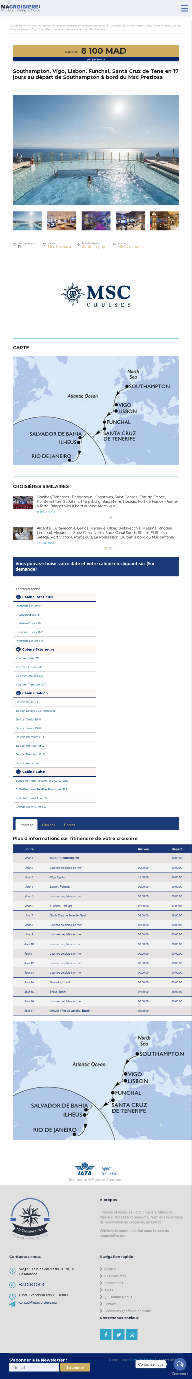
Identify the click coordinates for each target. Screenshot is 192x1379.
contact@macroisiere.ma (38, 1302)
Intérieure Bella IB (28, 614)
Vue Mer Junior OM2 (29, 667)
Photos (70, 824)
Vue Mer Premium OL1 (30, 684)
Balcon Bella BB (27, 702)
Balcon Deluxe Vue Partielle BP (37, 710)
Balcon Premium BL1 (30, 737)
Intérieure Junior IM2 (29, 632)
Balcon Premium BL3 (30, 754)
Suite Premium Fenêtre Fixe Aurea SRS (42, 780)
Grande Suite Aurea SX (31, 807)
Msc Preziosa (59, 246)
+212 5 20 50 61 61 (32, 1284)
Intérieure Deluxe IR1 (29, 641)
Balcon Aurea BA (27, 763)
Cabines (49, 824)
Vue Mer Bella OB (27, 658)
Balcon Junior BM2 (28, 728)
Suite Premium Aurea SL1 (32, 798)
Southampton (94, 246)
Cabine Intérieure (38, 597)
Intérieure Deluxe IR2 (29, 606)
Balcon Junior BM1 (28, 719)
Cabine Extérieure (38, 649)
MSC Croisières (131, 246)
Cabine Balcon (35, 693)
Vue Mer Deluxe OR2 (29, 676)
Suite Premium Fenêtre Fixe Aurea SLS (41, 789)
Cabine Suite (33, 772)
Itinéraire (27, 824)
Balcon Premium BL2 (30, 745)
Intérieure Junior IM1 (29, 623)
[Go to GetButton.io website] (180, 1374)
